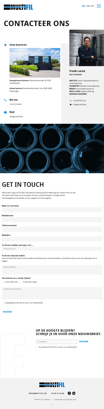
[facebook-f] (69, 393)
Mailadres (6, 235)
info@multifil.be (16, 116)
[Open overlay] (99, 6)
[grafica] (52, 404)
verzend (7, 312)
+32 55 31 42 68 (15, 104)
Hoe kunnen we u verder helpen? (16, 278)
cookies (47, 399)
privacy (37, 399)
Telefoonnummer (9, 225)
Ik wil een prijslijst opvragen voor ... (17, 245)
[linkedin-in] (73, 393)
